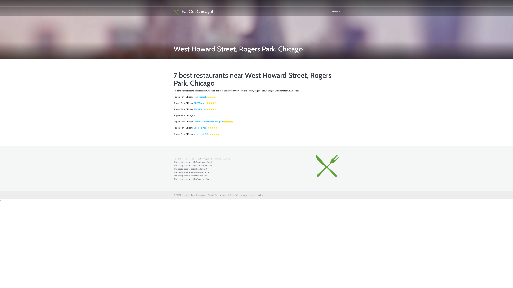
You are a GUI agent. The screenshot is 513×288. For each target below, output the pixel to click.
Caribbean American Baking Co (208, 121)
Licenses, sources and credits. (251, 195)
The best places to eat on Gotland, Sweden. (193, 165)
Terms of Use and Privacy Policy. (227, 195)
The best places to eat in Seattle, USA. (191, 175)
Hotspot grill (200, 96)
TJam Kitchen (200, 109)
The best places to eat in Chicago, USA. (191, 179)
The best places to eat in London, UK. (190, 168)
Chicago (334, 11)
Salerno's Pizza (200, 127)
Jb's (195, 115)
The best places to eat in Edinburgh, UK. (192, 172)
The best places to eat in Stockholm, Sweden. (194, 162)
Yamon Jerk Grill (201, 134)
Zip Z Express (200, 103)
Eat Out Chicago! (196, 11)
